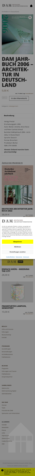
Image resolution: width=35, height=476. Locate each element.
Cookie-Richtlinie (10, 257)
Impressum (26, 257)
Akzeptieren (17, 242)
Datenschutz (19, 257)
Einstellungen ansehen (17, 252)
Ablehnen (17, 247)
